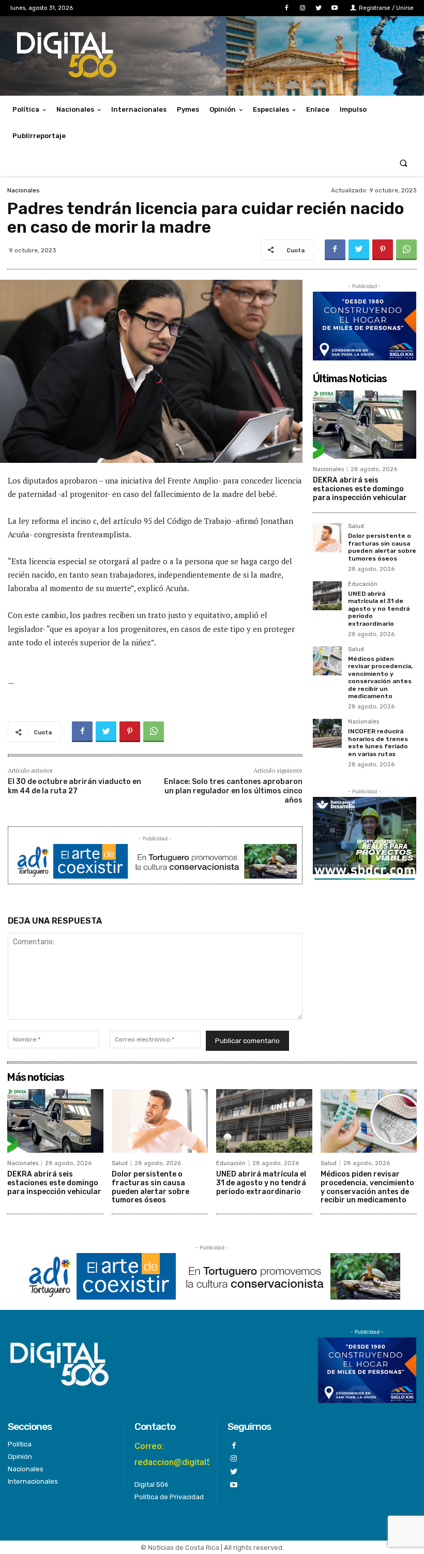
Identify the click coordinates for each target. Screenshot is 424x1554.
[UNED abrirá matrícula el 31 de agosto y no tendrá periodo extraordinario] (327, 595)
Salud (356, 526)
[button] (403, 162)
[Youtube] (335, 8)
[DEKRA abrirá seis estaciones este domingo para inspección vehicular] (364, 424)
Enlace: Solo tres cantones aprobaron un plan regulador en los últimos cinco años (233, 791)
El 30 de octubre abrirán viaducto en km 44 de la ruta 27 (74, 786)
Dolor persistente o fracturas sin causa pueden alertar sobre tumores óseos (382, 547)
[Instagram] (302, 8)
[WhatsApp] (406, 249)
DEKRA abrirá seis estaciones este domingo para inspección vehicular (360, 489)
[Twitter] (319, 8)
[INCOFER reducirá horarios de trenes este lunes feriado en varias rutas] (327, 733)
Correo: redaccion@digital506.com (187, 1454)
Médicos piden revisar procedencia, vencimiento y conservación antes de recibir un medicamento (380, 677)
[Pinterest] (382, 249)
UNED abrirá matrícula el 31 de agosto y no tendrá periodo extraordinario (379, 608)
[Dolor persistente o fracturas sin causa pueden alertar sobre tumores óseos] (327, 537)
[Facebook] (286, 8)
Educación (362, 584)
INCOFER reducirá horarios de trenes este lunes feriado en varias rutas (378, 742)
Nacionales (23, 190)
